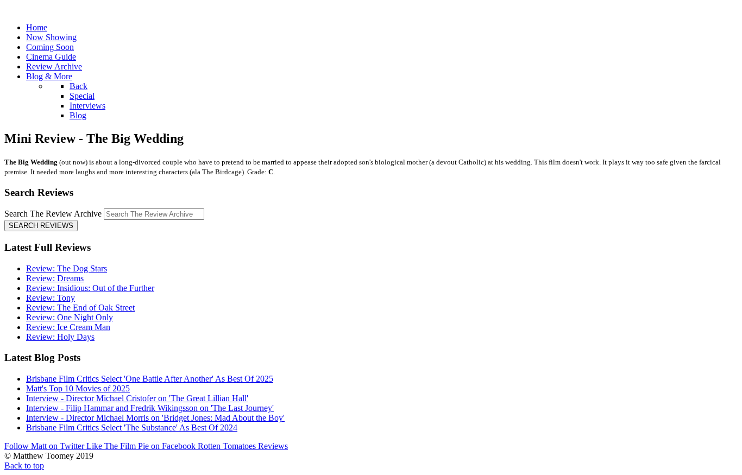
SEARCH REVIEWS (41, 225)
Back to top (24, 465)
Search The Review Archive (53, 213)
